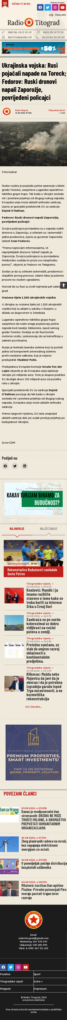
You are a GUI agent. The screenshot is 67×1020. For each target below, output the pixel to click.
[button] (63, 285)
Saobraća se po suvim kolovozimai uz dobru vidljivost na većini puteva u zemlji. (43, 625)
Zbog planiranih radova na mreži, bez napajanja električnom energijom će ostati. (44, 845)
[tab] (17, 528)
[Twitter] (47, 7)
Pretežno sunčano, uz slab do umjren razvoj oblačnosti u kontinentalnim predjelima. (42, 652)
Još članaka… (33, 706)
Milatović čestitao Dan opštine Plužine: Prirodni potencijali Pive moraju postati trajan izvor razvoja (43, 891)
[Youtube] (62, 7)
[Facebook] (40, 7)
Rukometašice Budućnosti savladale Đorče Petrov (32, 571)
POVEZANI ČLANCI (20, 793)
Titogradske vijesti (57, 110)
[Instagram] (55, 7)
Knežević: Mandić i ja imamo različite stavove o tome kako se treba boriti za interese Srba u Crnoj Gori (44, 598)
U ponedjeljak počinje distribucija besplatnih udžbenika (44, 865)
